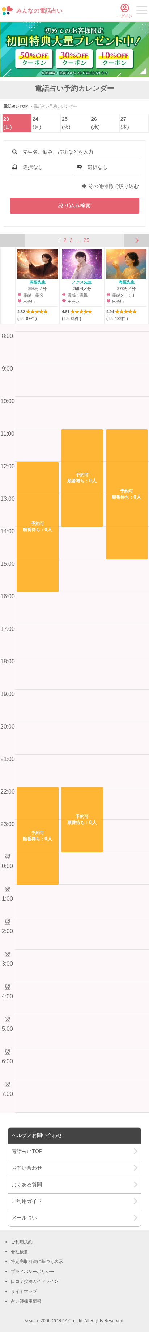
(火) (66, 123)
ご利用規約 (22, 1242)
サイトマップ (24, 1291)
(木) (124, 123)
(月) (37, 123)
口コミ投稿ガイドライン (35, 1281)
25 (86, 240)
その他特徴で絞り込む (113, 186)
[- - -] (141, 11)
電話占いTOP (16, 106)
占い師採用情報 (26, 1301)
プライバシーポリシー (32, 1271)
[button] (38, 527)
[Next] (136, 241)
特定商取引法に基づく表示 (37, 1261)
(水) (95, 123)
